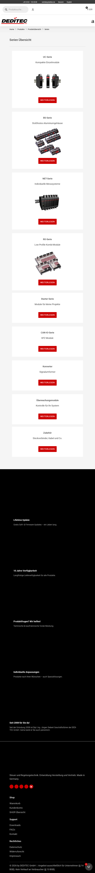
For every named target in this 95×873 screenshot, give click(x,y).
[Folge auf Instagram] (26, 787)
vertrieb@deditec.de (48, 2)
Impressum (15, 856)
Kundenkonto (16, 808)
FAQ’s (12, 829)
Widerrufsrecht (17, 851)
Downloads (15, 825)
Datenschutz (16, 847)
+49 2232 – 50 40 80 (30, 2)
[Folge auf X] (31, 787)
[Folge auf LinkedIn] (11, 787)
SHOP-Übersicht (17, 812)
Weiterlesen (47, 100)
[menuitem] (61, 2)
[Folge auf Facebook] (21, 787)
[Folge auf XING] (16, 787)
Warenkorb (15, 803)
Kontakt (13, 834)
